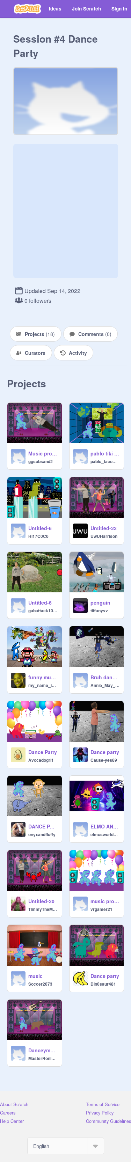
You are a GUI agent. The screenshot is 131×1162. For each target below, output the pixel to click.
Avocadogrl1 (41, 760)
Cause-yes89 (103, 760)
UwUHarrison (103, 536)
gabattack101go (43, 610)
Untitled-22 (103, 528)
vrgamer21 (101, 909)
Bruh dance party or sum (105, 677)
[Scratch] (27, 8)
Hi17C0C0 (38, 536)
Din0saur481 (103, 984)
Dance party (104, 751)
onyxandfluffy (42, 834)
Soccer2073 (40, 984)
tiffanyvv (99, 610)
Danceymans (43, 1050)
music (35, 975)
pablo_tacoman (105, 461)
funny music (43, 677)
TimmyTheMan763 (43, 909)
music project (105, 901)
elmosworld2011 (105, 834)
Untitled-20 (41, 901)
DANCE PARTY (43, 826)
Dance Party (42, 751)
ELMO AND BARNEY (105, 826)
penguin (100, 602)
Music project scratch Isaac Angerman (43, 453)
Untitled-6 (40, 528)
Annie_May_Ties (105, 685)
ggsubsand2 (40, 461)
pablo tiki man (105, 453)
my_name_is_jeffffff (43, 685)
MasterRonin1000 (43, 1058)
